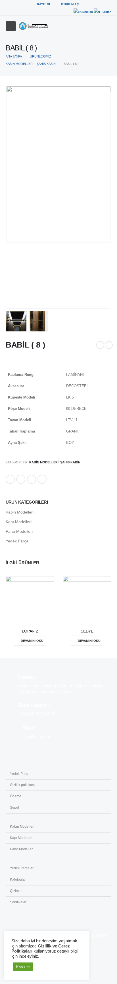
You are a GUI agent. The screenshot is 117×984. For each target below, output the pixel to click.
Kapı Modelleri (19, 521)
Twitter (20, 479)
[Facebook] (87, 4)
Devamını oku (32, 640)
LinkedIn (31, 479)
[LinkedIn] (107, 4)
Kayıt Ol (44, 4)
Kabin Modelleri (43, 462)
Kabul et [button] (23, 967)
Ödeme (15, 796)
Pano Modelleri (19, 531)
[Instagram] (97, 4)
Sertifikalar (18, 902)
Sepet (14, 807)
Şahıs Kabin (70, 462)
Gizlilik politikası (22, 785)
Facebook (10, 479)
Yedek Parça (17, 541)
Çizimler (16, 891)
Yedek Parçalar (22, 868)
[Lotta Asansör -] (33, 26)
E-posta (42, 479)
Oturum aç (70, 4)
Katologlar (18, 879)
